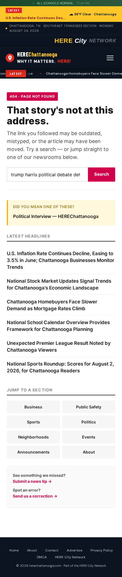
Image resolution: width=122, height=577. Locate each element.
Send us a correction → (35, 496)
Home (14, 550)
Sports (33, 421)
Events (88, 437)
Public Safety (88, 406)
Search (101, 174)
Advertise (74, 550)
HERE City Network (70, 557)
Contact (51, 550)
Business (33, 406)
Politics (88, 421)
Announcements (33, 452)
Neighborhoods (33, 437)
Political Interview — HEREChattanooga (55, 216)
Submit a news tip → (32, 481)
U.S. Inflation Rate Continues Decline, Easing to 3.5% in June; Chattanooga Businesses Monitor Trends (36, 18)
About (89, 452)
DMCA (42, 557)
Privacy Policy (102, 550)
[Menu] (110, 57)
